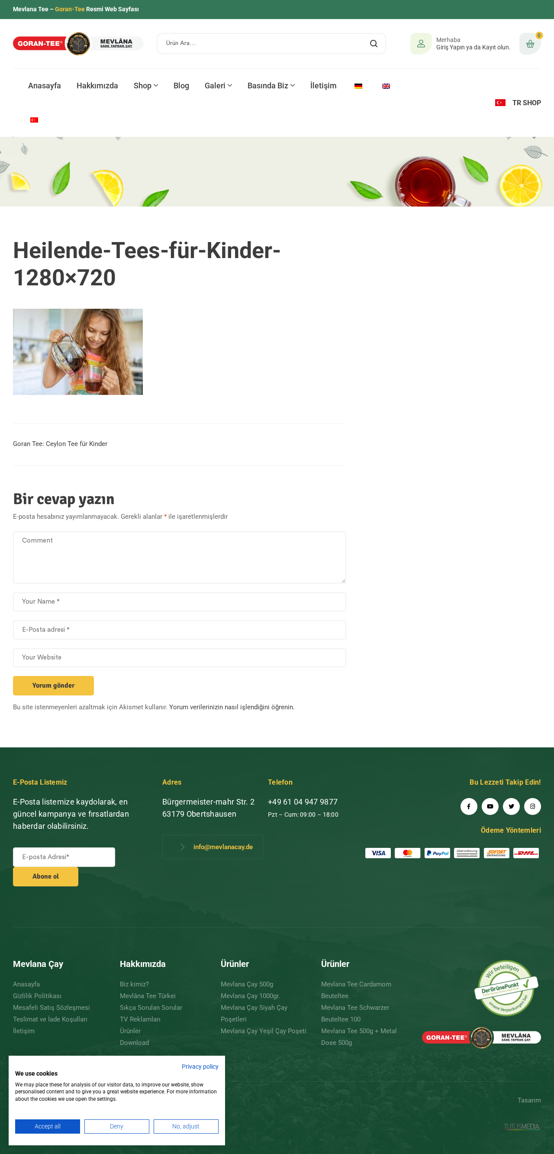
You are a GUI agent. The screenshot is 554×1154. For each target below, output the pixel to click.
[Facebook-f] (469, 806)
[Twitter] (511, 806)
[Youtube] (490, 806)
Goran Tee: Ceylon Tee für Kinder (60, 444)
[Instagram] (532, 806)
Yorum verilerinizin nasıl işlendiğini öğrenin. (232, 707)
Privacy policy (200, 1066)
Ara (374, 43)
